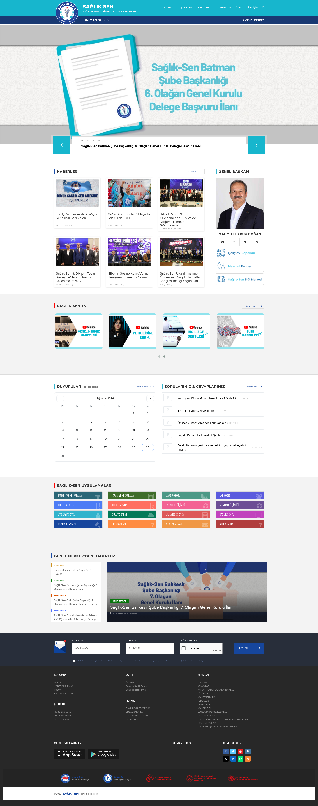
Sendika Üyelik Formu (136, 686)
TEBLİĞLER (203, 701)
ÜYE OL (243, 648)
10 (62, 430)
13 (105, 430)
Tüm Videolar (250, 306)
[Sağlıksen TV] (240, 517)
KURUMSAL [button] (168, 7)
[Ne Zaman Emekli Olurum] (78, 499)
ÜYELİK (240, 7)
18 (77, 438)
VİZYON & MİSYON (63, 693)
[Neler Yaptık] (240, 527)
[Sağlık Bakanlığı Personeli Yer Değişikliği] (240, 508)
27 (105, 447)
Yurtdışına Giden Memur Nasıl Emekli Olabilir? (207, 398)
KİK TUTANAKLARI (206, 715)
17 (63, 438)
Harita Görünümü (62, 712)
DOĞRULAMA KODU (189, 640)
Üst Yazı (130, 682)
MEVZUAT (225, 7)
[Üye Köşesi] (240, 499)
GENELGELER (204, 704)
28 (119, 447)
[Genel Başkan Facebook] (234, 242)
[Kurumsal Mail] (186, 527)
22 (133, 438)
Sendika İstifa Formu (136, 690)
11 (77, 430)
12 (91, 430)
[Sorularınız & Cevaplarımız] (132, 527)
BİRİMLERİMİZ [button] (205, 7)
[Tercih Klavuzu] (132, 508)
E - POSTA (131, 640)
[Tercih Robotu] (78, 508)
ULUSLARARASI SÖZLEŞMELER (213, 712)
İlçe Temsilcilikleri (63, 715)
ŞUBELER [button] (186, 7)
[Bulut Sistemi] (132, 517)
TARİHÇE (58, 682)
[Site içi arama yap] (263, 7)
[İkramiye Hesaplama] (132, 499)
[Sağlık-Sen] (67, 13)
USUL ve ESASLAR (207, 723)
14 (119, 430)
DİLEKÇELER (132, 719)
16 (147, 430)
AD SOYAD (77, 640)
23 (147, 438)
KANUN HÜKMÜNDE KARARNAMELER (216, 690)
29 (133, 447)
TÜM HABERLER (192, 172)
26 (91, 447)
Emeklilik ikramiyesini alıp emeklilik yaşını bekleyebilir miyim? (212, 448)
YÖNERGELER (205, 708)
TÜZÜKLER (203, 693)
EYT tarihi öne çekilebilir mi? (196, 410)
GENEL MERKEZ (254, 20)
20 (105, 438)
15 (133, 430)
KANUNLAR (203, 686)
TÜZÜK (57, 690)
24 (62, 447)
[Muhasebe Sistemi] (186, 517)
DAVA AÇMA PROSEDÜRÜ (138, 708)
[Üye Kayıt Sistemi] (78, 517)
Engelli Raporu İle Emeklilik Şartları (200, 435)
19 (91, 438)
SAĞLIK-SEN (98, 7)
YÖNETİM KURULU (63, 686)
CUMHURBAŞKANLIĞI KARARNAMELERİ (217, 726)
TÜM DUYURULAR (144, 387)
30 (147, 447)
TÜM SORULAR (251, 387)
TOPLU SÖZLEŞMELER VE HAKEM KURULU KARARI (223, 719)
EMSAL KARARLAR (135, 712)
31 (62, 455)
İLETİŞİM (253, 7)
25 (76, 447)
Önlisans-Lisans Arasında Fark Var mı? (202, 423)
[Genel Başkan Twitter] (245, 242)
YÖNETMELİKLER (206, 697)
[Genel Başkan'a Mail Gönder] (223, 242)
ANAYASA (203, 682)
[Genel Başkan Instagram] (257, 242)
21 (119, 438)
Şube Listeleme (62, 719)
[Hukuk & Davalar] (78, 527)
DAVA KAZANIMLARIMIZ (138, 715)
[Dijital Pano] (186, 499)
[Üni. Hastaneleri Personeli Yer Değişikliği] (186, 508)
